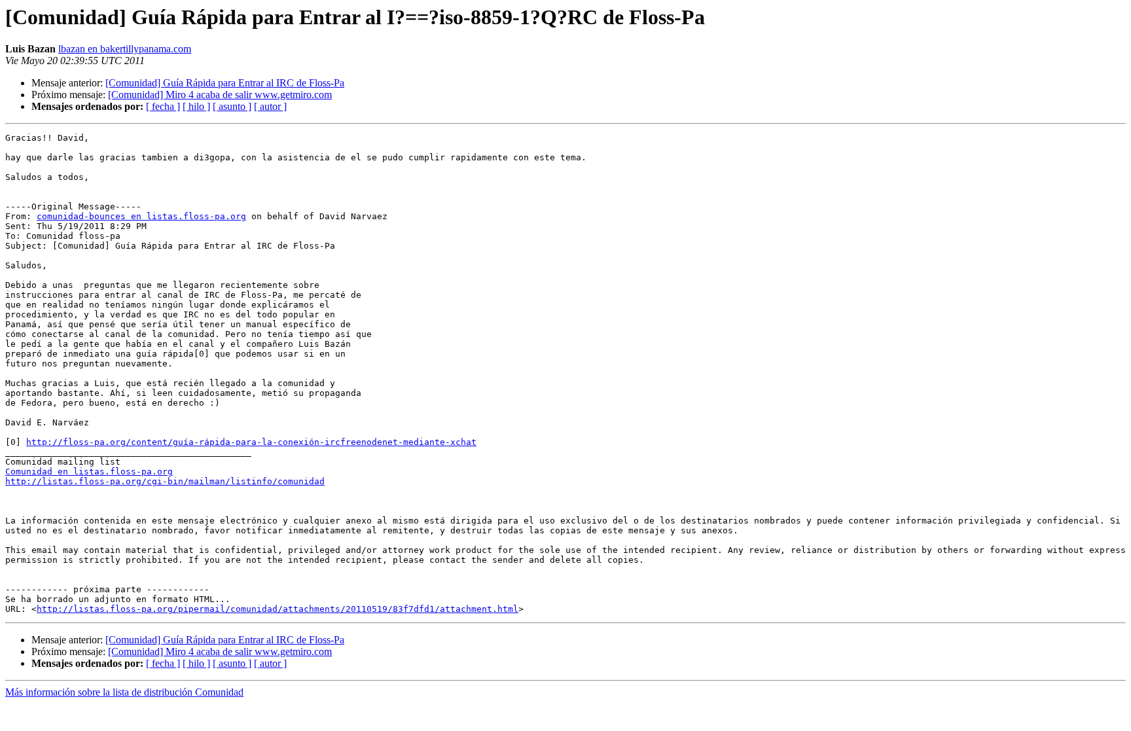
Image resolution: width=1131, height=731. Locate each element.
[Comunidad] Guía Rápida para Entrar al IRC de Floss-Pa (224, 82)
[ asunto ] (232, 106)
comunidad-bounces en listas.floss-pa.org (141, 216)
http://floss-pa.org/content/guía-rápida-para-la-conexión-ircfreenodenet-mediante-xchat (251, 442)
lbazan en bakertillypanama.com (124, 48)
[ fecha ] (163, 106)
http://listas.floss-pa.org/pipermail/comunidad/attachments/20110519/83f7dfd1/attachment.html (277, 609)
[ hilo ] (196, 106)
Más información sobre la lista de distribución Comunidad (124, 692)
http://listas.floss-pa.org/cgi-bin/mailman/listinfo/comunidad (165, 481)
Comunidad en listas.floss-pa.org (89, 471)
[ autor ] (270, 106)
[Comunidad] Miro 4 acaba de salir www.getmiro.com (220, 94)
